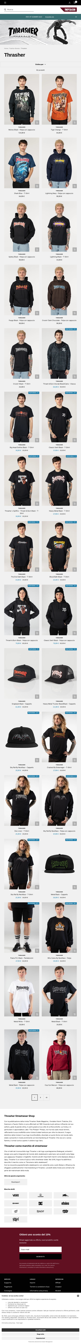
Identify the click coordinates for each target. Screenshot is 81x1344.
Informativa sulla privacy (39, 1291)
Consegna (8, 1291)
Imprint (32, 1283)
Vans (6, 1160)
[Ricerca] (19, 9)
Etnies (71, 1157)
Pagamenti (8, 1287)
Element (65, 1157)
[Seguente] (46, 1097)
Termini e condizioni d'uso (39, 1287)
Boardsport (15, 1182)
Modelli (58, 1291)
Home (6, 48)
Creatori (58, 1287)
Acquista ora (49, 17)
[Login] (70, 3)
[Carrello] (75, 3)
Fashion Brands (14, 48)
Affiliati (58, 1283)
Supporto (7, 1283)
